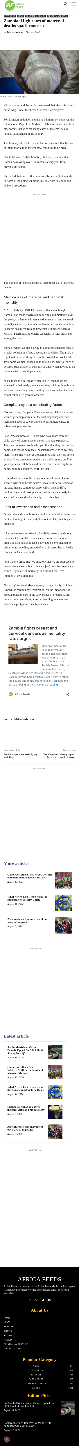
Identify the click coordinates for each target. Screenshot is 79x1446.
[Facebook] (30, 1300)
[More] (50, 40)
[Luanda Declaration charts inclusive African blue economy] (55, 1112)
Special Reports (57, 16)
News (21, 16)
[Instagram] (36, 1300)
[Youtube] (49, 1300)
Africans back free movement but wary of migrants (27, 921)
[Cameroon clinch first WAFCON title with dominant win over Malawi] (63, 880)
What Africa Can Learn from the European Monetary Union (27, 898)
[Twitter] (42, 1300)
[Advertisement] (39, 236)
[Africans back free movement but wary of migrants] (63, 925)
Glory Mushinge (15, 32)
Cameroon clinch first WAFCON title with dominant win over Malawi (29, 876)
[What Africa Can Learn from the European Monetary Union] (63, 903)
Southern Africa (36, 16)
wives (12, 105)
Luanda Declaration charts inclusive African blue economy (26, 1108)
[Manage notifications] (7, 1439)
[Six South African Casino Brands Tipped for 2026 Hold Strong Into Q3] (55, 1052)
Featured (9, 16)
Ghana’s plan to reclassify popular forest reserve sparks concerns (59, 755)
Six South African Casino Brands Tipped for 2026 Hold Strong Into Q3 (25, 1050)
